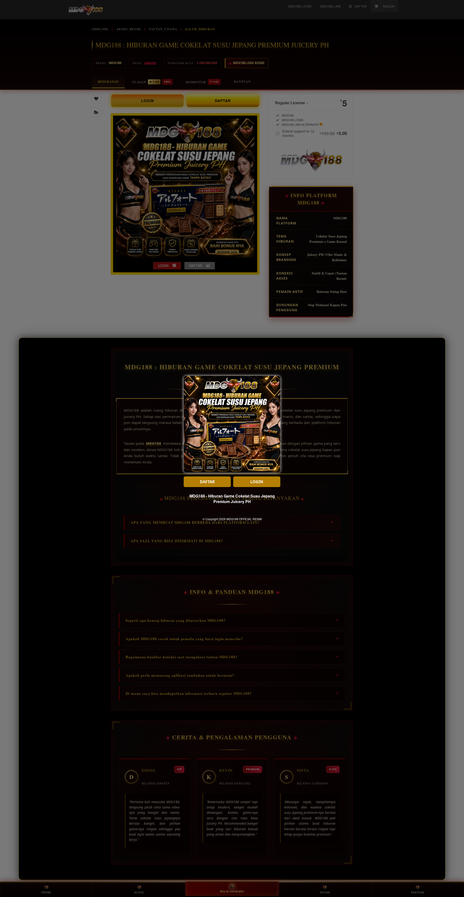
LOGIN (256, 481)
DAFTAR (207, 481)
